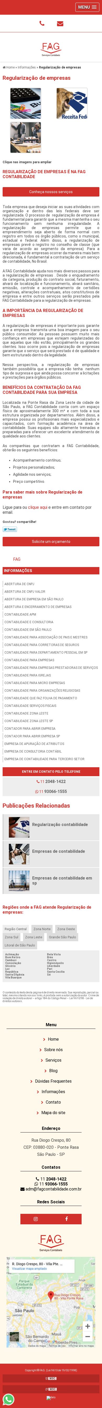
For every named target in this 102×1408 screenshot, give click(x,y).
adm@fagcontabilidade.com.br (53, 1189)
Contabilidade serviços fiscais (30, 706)
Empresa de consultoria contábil (32, 751)
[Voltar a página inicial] (51, 46)
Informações (18, 570)
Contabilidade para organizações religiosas (42, 690)
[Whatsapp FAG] (11, 1399)
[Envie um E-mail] (60, 23)
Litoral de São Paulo (20, 945)
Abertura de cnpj (19, 584)
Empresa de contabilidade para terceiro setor (44, 759)
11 (52, 781)
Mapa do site (52, 1112)
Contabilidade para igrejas (27, 675)
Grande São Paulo (62, 937)
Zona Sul (11, 937)
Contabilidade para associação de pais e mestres (45, 637)
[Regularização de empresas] (25, 102)
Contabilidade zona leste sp (28, 721)
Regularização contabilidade (60, 824)
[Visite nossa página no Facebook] (66, 1219)
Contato (53, 1102)
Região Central (16, 929)
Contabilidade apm (20, 614)
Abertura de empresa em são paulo (34, 599)
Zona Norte (41, 929)
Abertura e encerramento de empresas (37, 607)
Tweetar (10, 529)
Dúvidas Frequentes (53, 1081)
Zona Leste (33, 937)
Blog (53, 1070)
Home (53, 1039)
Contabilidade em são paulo (28, 630)
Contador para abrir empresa (29, 729)
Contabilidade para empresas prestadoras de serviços (51, 668)
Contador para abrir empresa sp (32, 736)
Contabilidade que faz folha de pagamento (40, 698)
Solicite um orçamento (51, 541)
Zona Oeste (66, 929)
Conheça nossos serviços (51, 192)
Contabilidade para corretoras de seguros (41, 645)
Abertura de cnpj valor (24, 592)
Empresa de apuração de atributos (34, 744)
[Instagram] (35, 1219)
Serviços (52, 1060)
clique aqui (37, 507)
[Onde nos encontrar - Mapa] (51, 1302)
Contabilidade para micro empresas (34, 683)
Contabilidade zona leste (26, 713)
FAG (16, 559)
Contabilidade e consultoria (28, 622)
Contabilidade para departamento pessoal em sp (45, 652)
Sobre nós (53, 1049)
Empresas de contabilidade (58, 851)
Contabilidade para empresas (29, 660)
